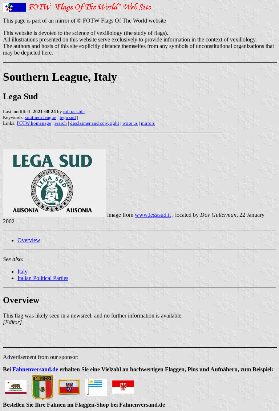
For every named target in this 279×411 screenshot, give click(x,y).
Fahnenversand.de (35, 369)
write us (130, 123)
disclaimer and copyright (94, 123)
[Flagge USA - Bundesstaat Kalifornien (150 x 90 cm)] (15, 385)
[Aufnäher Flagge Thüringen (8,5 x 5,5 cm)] (69, 385)
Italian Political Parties (42, 278)
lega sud (68, 117)
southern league (40, 117)
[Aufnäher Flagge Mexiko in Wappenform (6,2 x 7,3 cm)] (42, 385)
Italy (22, 271)
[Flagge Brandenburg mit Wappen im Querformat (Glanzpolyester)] (123, 385)
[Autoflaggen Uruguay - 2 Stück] (96, 385)
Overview (28, 240)
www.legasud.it (153, 215)
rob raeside (74, 111)
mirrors (148, 123)
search (60, 123)
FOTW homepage (34, 123)
